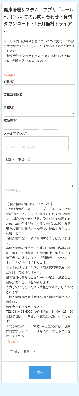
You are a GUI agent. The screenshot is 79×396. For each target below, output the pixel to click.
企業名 (9, 81)
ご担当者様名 (13, 94)
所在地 (9, 107)
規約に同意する (25, 351)
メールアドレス (15, 133)
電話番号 (10, 120)
